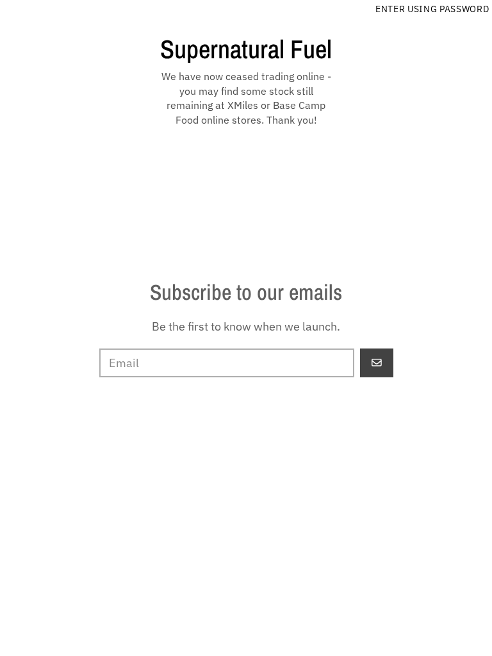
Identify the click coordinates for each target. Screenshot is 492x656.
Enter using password (432, 9)
